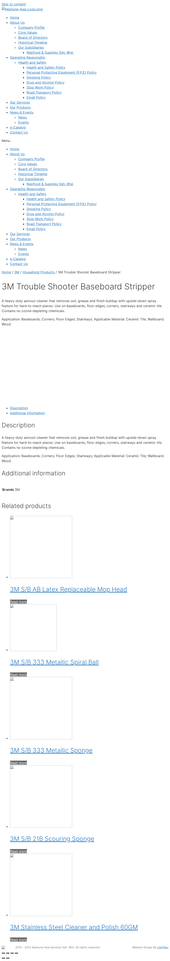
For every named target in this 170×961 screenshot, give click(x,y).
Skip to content (14, 4)
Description (19, 408)
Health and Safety (32, 62)
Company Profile (31, 27)
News (22, 117)
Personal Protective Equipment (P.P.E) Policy (62, 72)
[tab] (89, 407)
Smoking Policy (39, 77)
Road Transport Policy (44, 92)
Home (14, 17)
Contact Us (19, 132)
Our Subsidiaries (31, 47)
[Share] (7, 953)
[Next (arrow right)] (7, 958)
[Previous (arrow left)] (3, 958)
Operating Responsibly (27, 57)
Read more (18, 602)
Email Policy (36, 97)
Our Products (20, 107)
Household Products (39, 272)
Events (23, 122)
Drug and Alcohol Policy (45, 82)
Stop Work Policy (40, 87)
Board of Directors (32, 37)
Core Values (27, 32)
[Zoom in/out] (16, 953)
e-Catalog (18, 127)
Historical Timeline (32, 42)
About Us (17, 22)
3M (16, 272)
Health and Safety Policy (46, 67)
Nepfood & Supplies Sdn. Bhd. (50, 52)
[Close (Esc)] (3, 953)
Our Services (20, 102)
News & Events (21, 112)
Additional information (27, 413)
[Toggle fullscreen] (12, 953)
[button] (85, 140)
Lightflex (162, 947)
